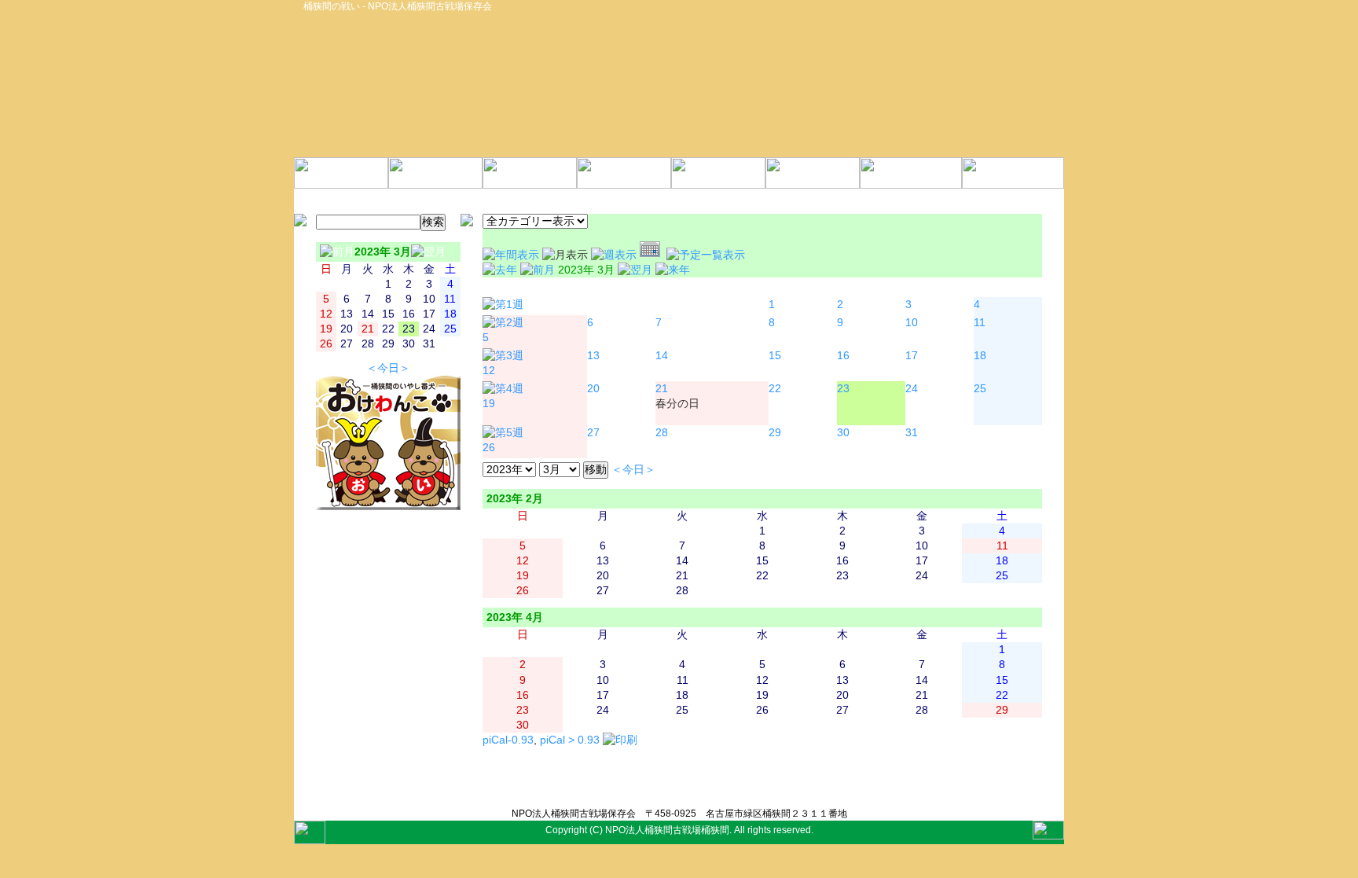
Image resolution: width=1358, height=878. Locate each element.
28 (661, 433)
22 (775, 389)
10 (911, 323)
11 (979, 323)
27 (593, 433)
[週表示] (615, 255)
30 (843, 433)
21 (661, 389)
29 (775, 433)
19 (489, 404)
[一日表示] (653, 255)
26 (489, 448)
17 (911, 356)
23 (843, 389)
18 (980, 356)
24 (911, 389)
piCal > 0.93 (570, 740)
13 (593, 356)
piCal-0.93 (508, 740)
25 (980, 389)
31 (911, 433)
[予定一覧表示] (705, 255)
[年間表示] (512, 255)
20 (593, 389)
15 (775, 356)
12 (489, 371)
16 (843, 356)
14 (661, 356)
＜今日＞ (388, 368)
